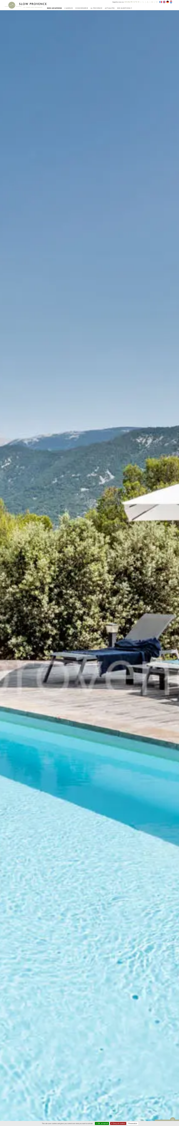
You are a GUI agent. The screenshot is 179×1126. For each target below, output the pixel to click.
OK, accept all (102, 1123)
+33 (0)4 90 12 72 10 (131, 2)
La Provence (96, 8)
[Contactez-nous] (172, 1119)
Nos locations (54, 8)
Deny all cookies (118, 1123)
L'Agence (68, 8)
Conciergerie (81, 8)
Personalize (132, 1123)
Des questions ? (124, 8)
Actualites (110, 8)
